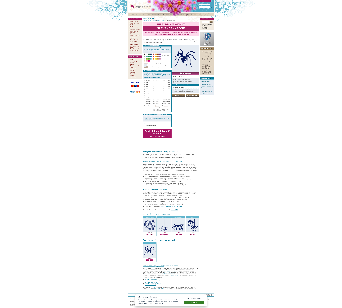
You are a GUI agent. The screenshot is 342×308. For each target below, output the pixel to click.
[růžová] (147, 61)
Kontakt (189, 14)
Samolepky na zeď (147, 20)
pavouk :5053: (174, 210)
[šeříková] (160, 59)
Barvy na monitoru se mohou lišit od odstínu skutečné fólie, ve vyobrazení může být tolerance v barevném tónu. (156, 49)
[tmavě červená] (153, 54)
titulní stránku (160, 136)
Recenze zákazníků (180, 14)
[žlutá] (156, 57)
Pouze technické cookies (194, 298)
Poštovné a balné (156, 14)
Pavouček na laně (178, 217)
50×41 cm (148, 95)
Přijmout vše (194, 302)
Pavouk (163, 217)
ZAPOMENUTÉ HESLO (204, 8)
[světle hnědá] (158, 59)
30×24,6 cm (148, 88)
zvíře (206, 25)
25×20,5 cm (148, 86)
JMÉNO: (197, 4)
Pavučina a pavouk (150, 217)
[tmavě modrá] (151, 54)
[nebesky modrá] (151, 57)
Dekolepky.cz (133, 14)
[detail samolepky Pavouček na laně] (176, 234)
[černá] (145, 54)
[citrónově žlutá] (156, 59)
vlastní (147, 105)
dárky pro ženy (207, 299)
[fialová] (160, 54)
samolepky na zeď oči (150, 285)
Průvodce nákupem (144, 14)
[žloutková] (156, 54)
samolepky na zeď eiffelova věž (153, 283)
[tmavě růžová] (149, 61)
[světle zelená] (149, 59)
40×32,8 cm (148, 93)
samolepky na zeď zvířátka (168, 273)
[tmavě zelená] (149, 54)
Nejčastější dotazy (168, 14)
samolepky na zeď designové (152, 280)
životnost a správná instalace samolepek (171, 206)
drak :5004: (165, 288)
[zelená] (149, 57)
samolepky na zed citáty (151, 279)
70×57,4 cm (148, 99)
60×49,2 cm (148, 97)
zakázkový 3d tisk (134, 301)
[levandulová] (160, 57)
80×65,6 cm (148, 101)
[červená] (153, 57)
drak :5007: (157, 288)
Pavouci (192, 217)
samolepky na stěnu (163, 214)
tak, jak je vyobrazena (151, 123)
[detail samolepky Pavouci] (190, 234)
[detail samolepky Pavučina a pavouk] (147, 234)
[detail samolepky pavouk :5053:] (147, 259)
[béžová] (145, 61)
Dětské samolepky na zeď (153, 266)
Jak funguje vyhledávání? (204, 28)
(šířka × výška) (156, 80)
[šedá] (145, 57)
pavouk (203, 25)
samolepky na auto (134, 299)
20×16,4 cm (148, 84)
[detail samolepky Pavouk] (162, 234)
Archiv (154, 20)
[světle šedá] (145, 59)
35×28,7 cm (148, 90)
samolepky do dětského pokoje (171, 271)
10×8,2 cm (148, 80)
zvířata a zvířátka (161, 20)
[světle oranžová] (153, 59)
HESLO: (197, 6)
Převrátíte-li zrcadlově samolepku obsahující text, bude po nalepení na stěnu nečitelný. (156, 118)
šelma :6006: (155, 290)
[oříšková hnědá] (158, 57)
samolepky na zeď (167, 240)
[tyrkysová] (147, 57)
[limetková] (147, 59)
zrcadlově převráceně (151, 125)
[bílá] (147, 54)
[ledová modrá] (151, 59)
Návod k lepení (133, 298)
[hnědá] (158, 54)
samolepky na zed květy (151, 282)
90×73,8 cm (148, 103)
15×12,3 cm (148, 82)
